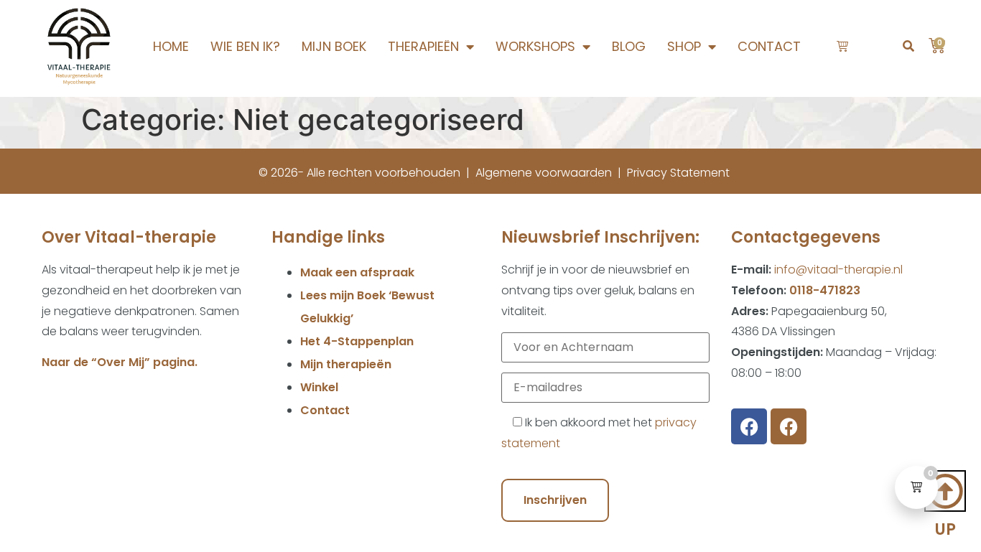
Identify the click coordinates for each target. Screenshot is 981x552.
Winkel (319, 387)
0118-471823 (824, 290)
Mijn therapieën (345, 364)
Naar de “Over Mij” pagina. (119, 362)
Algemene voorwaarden (543, 172)
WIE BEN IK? (245, 46)
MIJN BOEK (334, 46)
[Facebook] (749, 426)
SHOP (684, 46)
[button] (908, 47)
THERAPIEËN (423, 46)
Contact (325, 410)
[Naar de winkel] (843, 46)
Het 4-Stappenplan (357, 341)
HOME (171, 46)
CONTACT (769, 46)
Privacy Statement (678, 172)
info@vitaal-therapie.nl (838, 269)
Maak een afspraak (357, 272)
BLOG (629, 46)
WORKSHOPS (535, 46)
